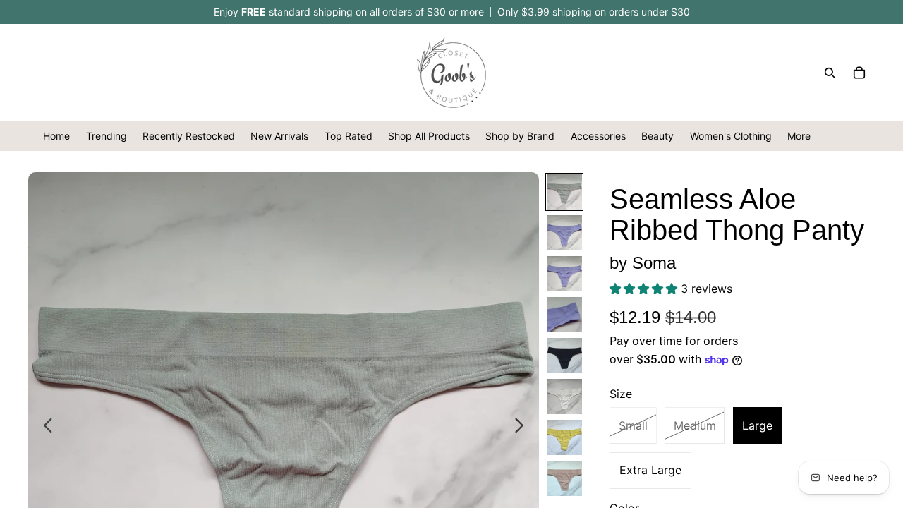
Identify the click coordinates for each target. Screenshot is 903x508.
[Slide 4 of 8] (564, 314)
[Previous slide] (44, 427)
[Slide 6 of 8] (564, 396)
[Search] (829, 72)
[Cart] (859, 72)
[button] (645, 289)
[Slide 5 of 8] (564, 355)
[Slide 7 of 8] (564, 437)
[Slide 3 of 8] (564, 273)
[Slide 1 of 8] (564, 192)
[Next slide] (523, 427)
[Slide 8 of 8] (564, 478)
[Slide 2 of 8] (564, 232)
